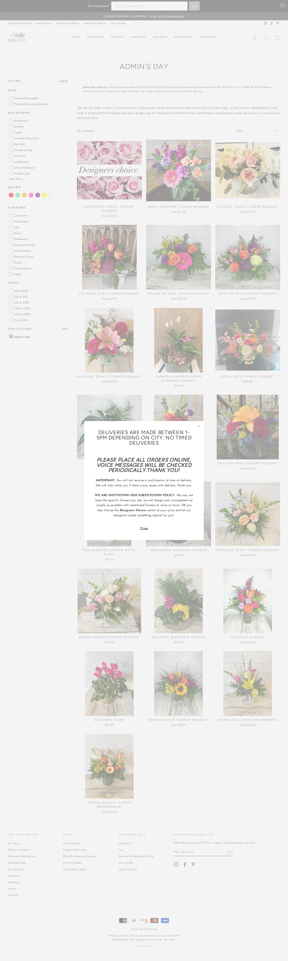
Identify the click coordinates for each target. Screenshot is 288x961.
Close (144, 528)
